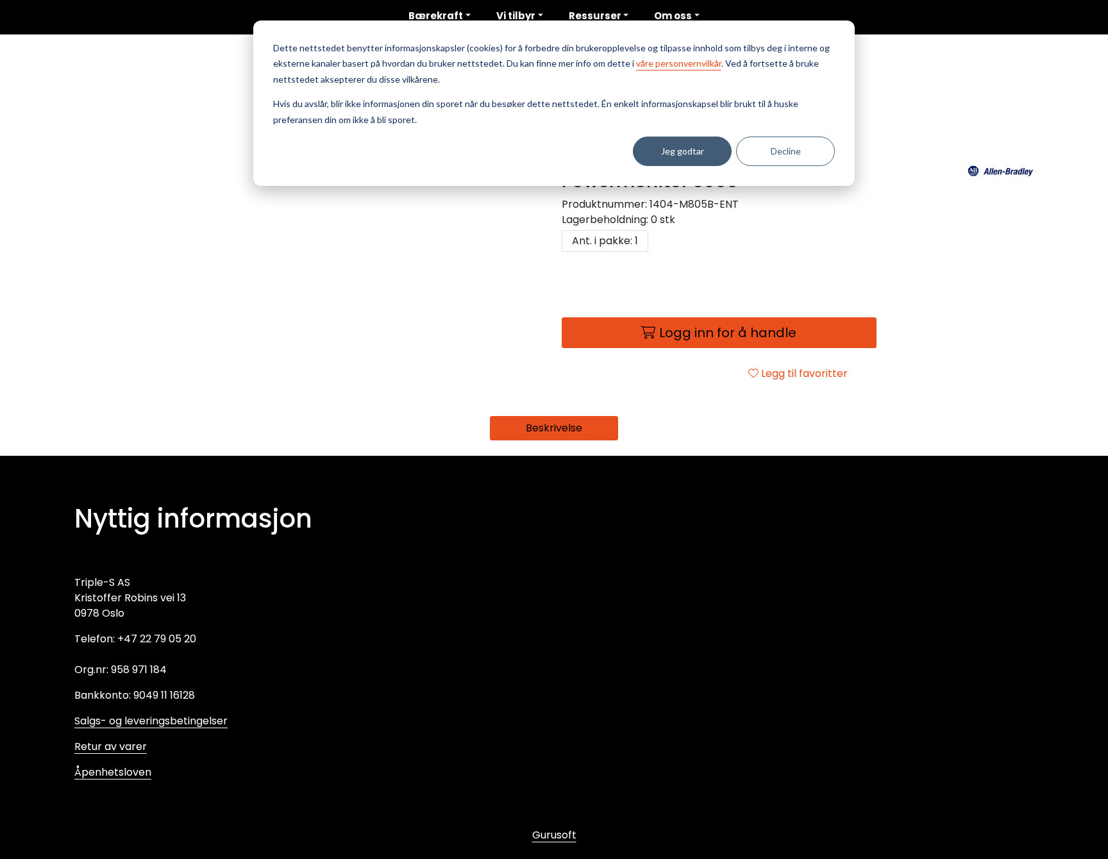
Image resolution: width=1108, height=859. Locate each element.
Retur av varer (110, 746)
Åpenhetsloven (112, 772)
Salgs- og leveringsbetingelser (151, 720)
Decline (786, 151)
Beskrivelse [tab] (554, 428)
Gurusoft (554, 835)
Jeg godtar (682, 151)
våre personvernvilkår (678, 63)
